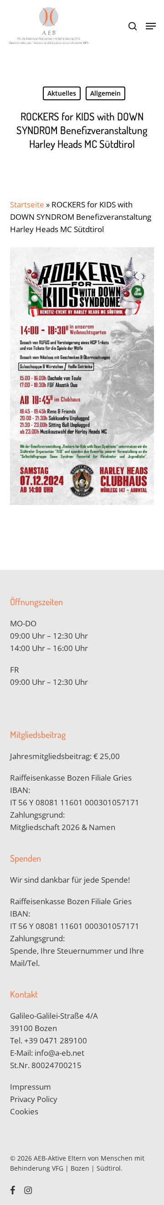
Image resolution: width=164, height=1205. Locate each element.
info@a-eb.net (59, 1053)
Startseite (27, 204)
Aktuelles (61, 93)
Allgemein (105, 93)
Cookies (24, 1111)
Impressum (30, 1086)
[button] (151, 26)
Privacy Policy (33, 1099)
